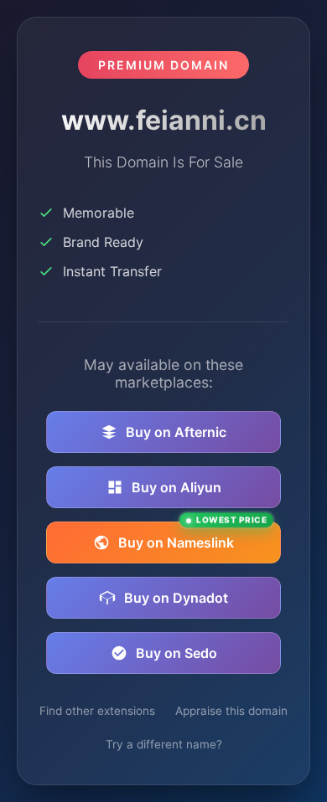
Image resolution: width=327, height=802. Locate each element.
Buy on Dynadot (176, 597)
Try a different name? (164, 744)
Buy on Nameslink (192, 536)
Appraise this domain (231, 710)
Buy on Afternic (176, 432)
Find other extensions (97, 710)
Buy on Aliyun (176, 487)
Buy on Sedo (176, 653)
